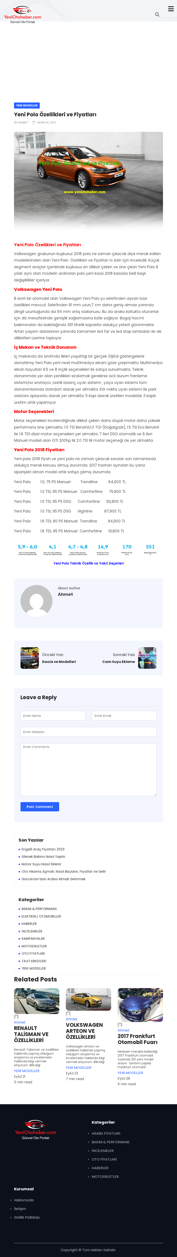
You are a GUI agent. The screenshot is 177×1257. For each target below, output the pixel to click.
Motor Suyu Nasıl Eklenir (41, 864)
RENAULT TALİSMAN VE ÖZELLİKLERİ (31, 1034)
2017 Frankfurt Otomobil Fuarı (138, 1039)
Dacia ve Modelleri (59, 662)
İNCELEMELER (32, 931)
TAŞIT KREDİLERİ (34, 961)
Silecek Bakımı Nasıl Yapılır (43, 856)
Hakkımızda (24, 1200)
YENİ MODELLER (27, 105)
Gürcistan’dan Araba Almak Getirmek (53, 879)
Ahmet (23, 122)
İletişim (20, 1208)
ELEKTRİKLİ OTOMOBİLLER (41, 916)
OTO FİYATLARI (33, 953)
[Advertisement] (88, 61)
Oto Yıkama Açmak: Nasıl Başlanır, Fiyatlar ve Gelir (64, 871)
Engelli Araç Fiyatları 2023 (43, 849)
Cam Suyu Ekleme (118, 662)
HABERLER (29, 923)
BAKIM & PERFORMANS (39, 909)
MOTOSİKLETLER (34, 946)
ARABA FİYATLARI (106, 1133)
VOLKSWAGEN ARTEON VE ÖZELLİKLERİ (84, 1031)
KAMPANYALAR (33, 938)
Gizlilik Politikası (27, 1217)
